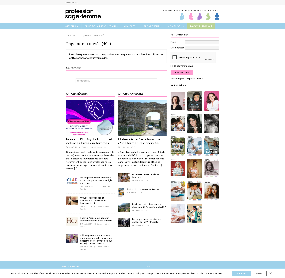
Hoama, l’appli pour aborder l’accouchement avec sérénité (96, 219)
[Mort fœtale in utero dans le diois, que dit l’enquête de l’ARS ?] (124, 207)
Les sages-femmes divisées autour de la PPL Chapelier (146, 220)
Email (173, 42)
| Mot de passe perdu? (191, 78)
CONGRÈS (130, 26)
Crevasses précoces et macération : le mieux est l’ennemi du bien (93, 200)
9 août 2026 (87, 206)
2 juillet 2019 (139, 210)
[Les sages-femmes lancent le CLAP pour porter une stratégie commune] (72, 180)
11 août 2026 (74, 147)
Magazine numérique (201, 26)
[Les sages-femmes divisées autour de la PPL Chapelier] (124, 222)
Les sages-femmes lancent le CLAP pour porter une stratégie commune (96, 180)
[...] (75, 168)
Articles (70, 26)
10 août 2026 (87, 186)
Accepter (241, 273)
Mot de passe (178, 47)
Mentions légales (70, 266)
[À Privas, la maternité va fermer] (121, 192)
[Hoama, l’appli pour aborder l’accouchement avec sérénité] (72, 221)
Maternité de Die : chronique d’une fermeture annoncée (139, 141)
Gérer (259, 273)
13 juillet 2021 (139, 225)
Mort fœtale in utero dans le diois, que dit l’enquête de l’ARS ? (149, 205)
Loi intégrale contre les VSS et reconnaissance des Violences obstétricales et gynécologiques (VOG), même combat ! (97, 239)
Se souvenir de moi (183, 66)
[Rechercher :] (142, 2)
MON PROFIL (175, 26)
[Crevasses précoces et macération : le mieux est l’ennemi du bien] (72, 200)
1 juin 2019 (125, 147)
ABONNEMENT (151, 26)
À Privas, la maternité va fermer (143, 189)
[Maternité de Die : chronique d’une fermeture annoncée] (142, 118)
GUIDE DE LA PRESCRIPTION (100, 26)
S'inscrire (175, 78)
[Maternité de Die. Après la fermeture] (124, 177)
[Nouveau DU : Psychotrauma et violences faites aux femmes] (90, 118)
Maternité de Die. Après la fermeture (145, 176)
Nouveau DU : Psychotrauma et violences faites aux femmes (89, 141)
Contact (148, 266)
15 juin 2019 (133, 192)
